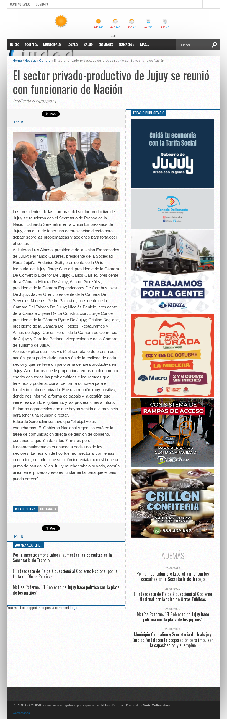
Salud (88, 44)
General (45, 60)
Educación (127, 44)
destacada (48, 508)
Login (74, 608)
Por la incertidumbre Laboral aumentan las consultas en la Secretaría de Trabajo (62, 557)
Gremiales (105, 44)
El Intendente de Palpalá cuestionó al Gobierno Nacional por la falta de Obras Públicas (65, 574)
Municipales (52, 44)
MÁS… (144, 44)
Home (17, 60)
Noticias (30, 60)
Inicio (14, 44)
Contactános (21, 713)
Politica (31, 44)
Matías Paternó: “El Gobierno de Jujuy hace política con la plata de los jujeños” (66, 590)
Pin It (18, 122)
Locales (73, 44)
